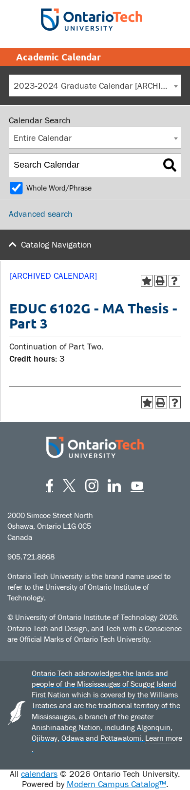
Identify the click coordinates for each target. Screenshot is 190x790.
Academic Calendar (58, 57)
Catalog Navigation (56, 245)
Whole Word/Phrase (59, 188)
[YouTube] (137, 484)
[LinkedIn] (114, 484)
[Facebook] (49, 484)
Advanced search (41, 214)
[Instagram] (91, 484)
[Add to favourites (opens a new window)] (147, 281)
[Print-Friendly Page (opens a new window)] (160, 281)
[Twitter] (69, 484)
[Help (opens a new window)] (175, 281)
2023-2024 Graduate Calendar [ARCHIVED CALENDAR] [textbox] (97, 86)
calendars (39, 774)
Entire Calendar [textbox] (43, 138)
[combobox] (95, 85)
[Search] (169, 165)
